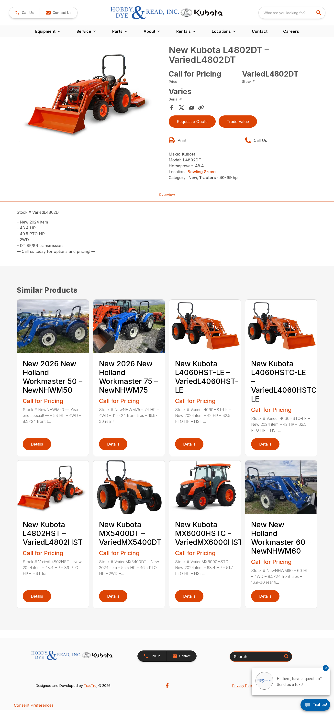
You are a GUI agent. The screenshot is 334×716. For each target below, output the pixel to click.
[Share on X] (181, 108)
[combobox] (292, 13)
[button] (24, 12)
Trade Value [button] (238, 121)
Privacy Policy (243, 685)
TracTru (90, 685)
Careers (291, 31)
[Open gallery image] (91, 93)
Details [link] (37, 444)
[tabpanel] (91, 94)
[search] (319, 12)
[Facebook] (167, 685)
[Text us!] (315, 705)
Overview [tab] (167, 194)
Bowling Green (202, 171)
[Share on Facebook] (172, 108)
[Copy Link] (201, 108)
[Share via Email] (191, 108)
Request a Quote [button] (192, 121)
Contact (259, 31)
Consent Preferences (34, 705)
